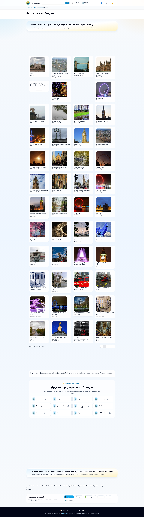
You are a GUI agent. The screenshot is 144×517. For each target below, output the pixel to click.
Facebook (101, 497)
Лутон (44, 486)
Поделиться (69, 497)
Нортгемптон (82, 486)
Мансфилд (57, 486)
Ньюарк (101, 486)
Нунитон (95, 486)
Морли (75, 486)
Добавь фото (85, 3)
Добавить (39, 89)
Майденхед (49, 486)
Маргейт (70, 486)
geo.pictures (65, 513)
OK (110, 497)
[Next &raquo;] (113, 346)
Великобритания (38, 7)
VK (95, 497)
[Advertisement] (71, 43)
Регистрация (105, 3)
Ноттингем (89, 486)
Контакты (94, 3)
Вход (114, 3)
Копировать (69, 500)
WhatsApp (88, 497)
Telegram (79, 497)
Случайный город (76, 3)
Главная (30, 7)
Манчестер (63, 486)
